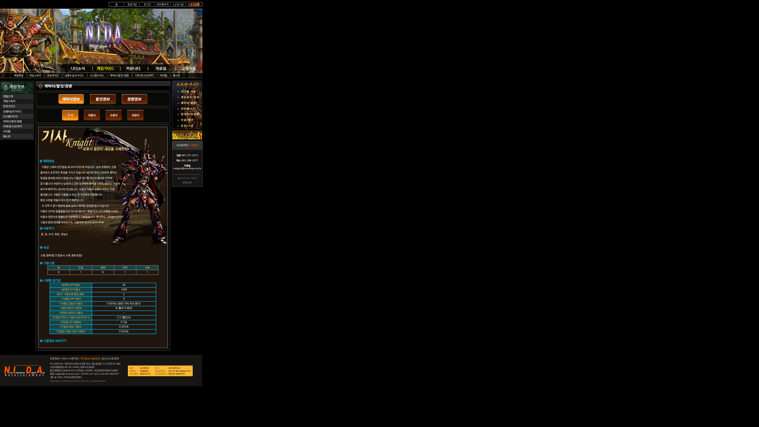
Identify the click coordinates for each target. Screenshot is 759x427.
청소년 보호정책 (110, 358)
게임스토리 (35, 75)
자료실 (161, 68)
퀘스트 (176, 75)
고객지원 (188, 68)
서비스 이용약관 (69, 358)
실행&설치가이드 (74, 75)
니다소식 (78, 68)
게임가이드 (105, 68)
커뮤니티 (133, 68)
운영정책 (54, 358)
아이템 (163, 75)
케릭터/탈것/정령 (119, 75)
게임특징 (18, 75)
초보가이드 (53, 75)
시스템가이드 (97, 75)
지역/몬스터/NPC (144, 75)
